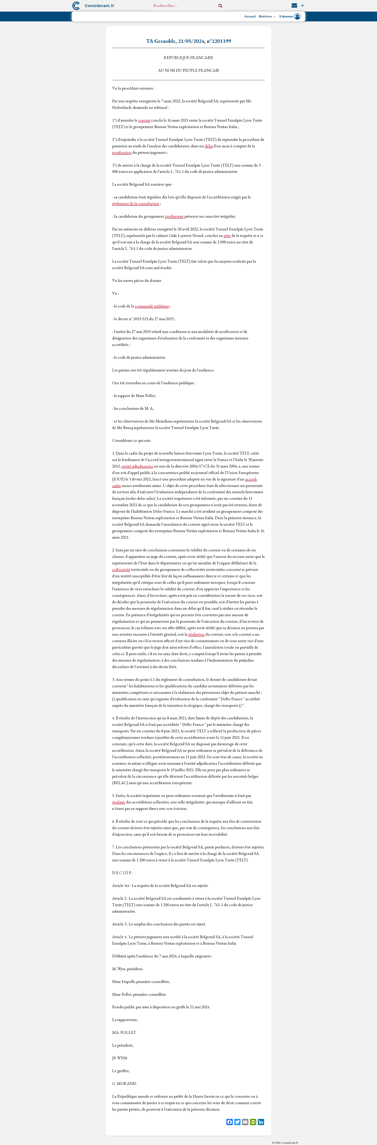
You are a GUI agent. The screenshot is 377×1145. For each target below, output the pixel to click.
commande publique (152, 306)
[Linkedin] (302, 5)
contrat (144, 120)
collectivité (121, 569)
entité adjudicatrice (137, 466)
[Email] (245, 1122)
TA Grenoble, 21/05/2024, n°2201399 (188, 41)
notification (122, 152)
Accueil (250, 16)
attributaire (174, 216)
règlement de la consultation (135, 203)
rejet (227, 235)
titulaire (118, 802)
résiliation (196, 634)
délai (209, 146)
